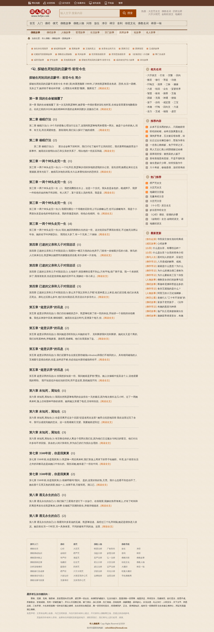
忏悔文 (150, 84)
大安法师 (111, 562)
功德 (173, 80)
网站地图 (36, 3)
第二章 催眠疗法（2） (44, 140)
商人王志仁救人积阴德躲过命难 (166, 149)
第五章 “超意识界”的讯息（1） (50, 307)
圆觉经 (63, 567)
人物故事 (66, 32)
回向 (178, 75)
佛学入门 (34, 544)
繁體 (121, 3)
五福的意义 (91, 48)
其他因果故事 (70, 60)
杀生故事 (144, 60)
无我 (157, 98)
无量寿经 (64, 580)
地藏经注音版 (157, 192)
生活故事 (95, 32)
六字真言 (152, 75)
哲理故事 (80, 32)
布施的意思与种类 (166, 306)
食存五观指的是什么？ (169, 288)
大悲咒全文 (154, 11)
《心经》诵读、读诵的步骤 (164, 214)
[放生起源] (151, 239)
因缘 (149, 98)
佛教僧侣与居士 (37, 576)
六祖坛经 (64, 576)
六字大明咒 (154, 14)
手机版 (111, 3)
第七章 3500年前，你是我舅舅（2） (53, 474)
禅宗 (112, 23)
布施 (149, 107)
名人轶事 (150, 32)
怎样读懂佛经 (36, 567)
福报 (165, 111)
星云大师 (98, 562)
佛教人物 (78, 23)
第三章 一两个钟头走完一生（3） (51, 202)
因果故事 (124, 32)
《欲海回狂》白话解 (140, 54)
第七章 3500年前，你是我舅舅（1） (53, 453)
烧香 (165, 93)
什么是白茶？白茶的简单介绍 (168, 252)
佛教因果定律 (36, 562)
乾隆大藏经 (127, 571)
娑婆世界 (176, 89)
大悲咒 (76, 549)
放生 (96, 23)
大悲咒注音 (156, 201)
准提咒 (76, 558)
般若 (149, 80)
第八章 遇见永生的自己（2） (48, 515)
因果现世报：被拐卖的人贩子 (165, 154)
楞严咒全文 (156, 183)
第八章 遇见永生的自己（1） (48, 495)
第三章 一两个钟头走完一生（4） (51, 223)
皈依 (157, 93)
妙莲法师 (111, 553)
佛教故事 (65, 23)
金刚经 (63, 553)
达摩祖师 (98, 576)
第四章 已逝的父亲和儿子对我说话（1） (56, 244)
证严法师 (111, 567)
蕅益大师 (98, 553)
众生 (165, 89)
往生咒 (76, 562)
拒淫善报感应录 (99, 54)
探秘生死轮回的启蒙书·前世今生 (96, 60)
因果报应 (139, 48)
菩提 (165, 80)
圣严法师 (98, 558)
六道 (176, 107)
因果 (160, 84)
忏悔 (157, 107)
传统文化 (130, 23)
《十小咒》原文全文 (160, 205)
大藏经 (125, 567)
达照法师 (111, 576)
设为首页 (66, 3)
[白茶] (149, 248)
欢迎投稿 (51, 3)
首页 (32, 23)
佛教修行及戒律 (37, 571)
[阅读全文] (104, 88)
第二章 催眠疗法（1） (44, 119)
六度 (149, 89)
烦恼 (173, 98)
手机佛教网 (127, 576)
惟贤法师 (98, 549)
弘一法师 (111, 558)
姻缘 (176, 84)
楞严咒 (76, 553)
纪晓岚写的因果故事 (43, 54)
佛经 (47, 23)
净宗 (104, 23)
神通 (165, 98)
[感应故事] (151, 243)
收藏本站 (81, 3)
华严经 (63, 558)
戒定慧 (166, 102)
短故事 (137, 32)
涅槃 (170, 75)
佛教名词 (166, 11)
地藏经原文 (156, 223)
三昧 (168, 84)
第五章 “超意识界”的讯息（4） (50, 369)
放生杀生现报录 (41, 48)
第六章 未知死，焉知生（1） (48, 390)
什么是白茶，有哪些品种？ (167, 248)
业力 (149, 111)
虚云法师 (98, 567)
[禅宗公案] (151, 297)
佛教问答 (126, 558)
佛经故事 (51, 32)
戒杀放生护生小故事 (125, 60)
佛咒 (55, 23)
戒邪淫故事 (39, 60)
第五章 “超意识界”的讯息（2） (50, 328)
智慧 (149, 93)
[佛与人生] (151, 257)
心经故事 (162, 243)
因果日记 (125, 48)
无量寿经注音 (157, 196)
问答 (89, 23)
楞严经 (63, 571)
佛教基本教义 (36, 558)
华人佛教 (46, 38)
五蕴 (173, 93)
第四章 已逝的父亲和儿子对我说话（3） (56, 286)
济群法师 (177, 11)
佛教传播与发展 (37, 580)
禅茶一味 (156, 23)
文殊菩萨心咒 (79, 580)
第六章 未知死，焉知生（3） (48, 432)
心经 (62, 549)
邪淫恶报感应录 (119, 54)
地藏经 (178, 14)
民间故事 (82, 54)
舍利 (120, 23)
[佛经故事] (151, 284)
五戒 (157, 111)
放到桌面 (97, 3)
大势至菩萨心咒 (80, 576)
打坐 (162, 75)
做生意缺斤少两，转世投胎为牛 (166, 163)
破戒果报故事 (60, 48)
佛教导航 (126, 544)
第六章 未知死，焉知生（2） (48, 411)
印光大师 (111, 571)
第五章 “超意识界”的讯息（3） (50, 349)
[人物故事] (151, 279)
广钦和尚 (111, 549)
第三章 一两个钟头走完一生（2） (51, 182)
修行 (157, 80)
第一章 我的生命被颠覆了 (46, 98)
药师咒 (76, 567)
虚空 (173, 111)
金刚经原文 (167, 14)
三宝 (176, 102)
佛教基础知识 (36, 553)
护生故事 (54, 60)
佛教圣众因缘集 (65, 54)
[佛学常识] (151, 261)
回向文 (166, 107)
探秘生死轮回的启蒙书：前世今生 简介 (55, 77)
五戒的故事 (154, 48)
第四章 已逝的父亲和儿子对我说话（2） (56, 265)
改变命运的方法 (108, 48)
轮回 (157, 89)
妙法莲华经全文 (158, 210)
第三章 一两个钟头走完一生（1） (51, 161)
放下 (149, 102)
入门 (40, 23)
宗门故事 (109, 32)
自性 (157, 102)
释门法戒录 (160, 54)
